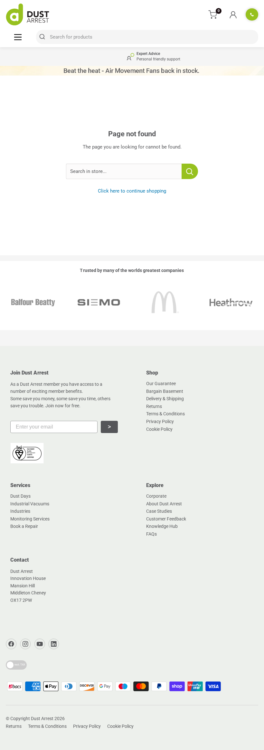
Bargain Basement (164, 391)
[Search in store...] (190, 171)
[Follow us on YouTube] (39, 643)
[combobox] (147, 37)
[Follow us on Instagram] (25, 643)
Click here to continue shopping (132, 191)
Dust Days (20, 496)
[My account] (233, 14)
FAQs (151, 534)
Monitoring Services (30, 518)
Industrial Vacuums (29, 503)
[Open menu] (18, 37)
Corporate (156, 496)
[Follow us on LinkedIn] (53, 643)
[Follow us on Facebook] (11, 643)
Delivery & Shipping (165, 398)
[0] (213, 14)
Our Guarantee (161, 383)
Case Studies (159, 511)
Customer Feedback (166, 518)
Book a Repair (24, 526)
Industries (20, 511)
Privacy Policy (160, 421)
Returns (154, 406)
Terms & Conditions (165, 413)
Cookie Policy (159, 429)
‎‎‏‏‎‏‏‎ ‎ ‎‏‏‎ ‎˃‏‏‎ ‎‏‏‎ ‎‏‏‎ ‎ (109, 426)
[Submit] (43, 37)
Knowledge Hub (162, 526)
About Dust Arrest (164, 503)
